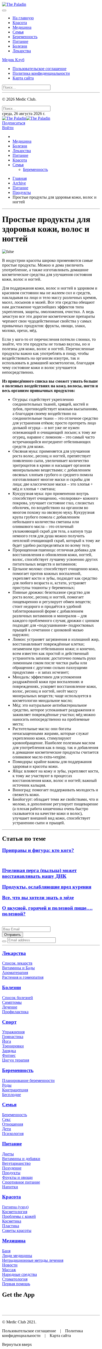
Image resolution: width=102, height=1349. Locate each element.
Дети (6, 1129)
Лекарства (22, 51)
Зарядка (9, 1050)
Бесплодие (11, 1094)
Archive (19, 183)
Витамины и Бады (18, 968)
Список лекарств (17, 963)
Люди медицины (17, 1255)
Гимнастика (12, 1036)
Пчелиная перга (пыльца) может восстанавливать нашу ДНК (39, 873)
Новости (10, 1265)
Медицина (22, 27)
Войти (8, 127)
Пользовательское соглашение (39, 68)
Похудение (11, 1168)
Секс (6, 1119)
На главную (23, 18)
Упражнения (13, 1032)
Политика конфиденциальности (41, 73)
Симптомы (12, 1002)
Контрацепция (15, 1090)
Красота (20, 22)
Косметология (14, 1211)
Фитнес (9, 1055)
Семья (18, 32)
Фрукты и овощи (17, 1177)
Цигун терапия (15, 1060)
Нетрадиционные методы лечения (32, 1260)
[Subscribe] (4, 941)
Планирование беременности (28, 1080)
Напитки (10, 1187)
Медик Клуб (13, 59)
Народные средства (19, 1274)
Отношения (12, 1124)
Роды (7, 1085)
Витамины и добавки (21, 1158)
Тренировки (13, 1046)
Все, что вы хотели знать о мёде (38, 897)
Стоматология (14, 1279)
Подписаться (13, 123)
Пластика (10, 1226)
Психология (13, 1133)
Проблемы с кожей (19, 1216)
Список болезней (17, 997)
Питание (20, 41)
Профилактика (15, 1012)
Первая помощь (16, 1284)
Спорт (9, 1022)
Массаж (9, 1269)
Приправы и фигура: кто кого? (38, 850)
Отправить (12, 935)
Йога (6, 1041)
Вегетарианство (16, 1163)
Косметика (11, 1221)
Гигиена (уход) (15, 1207)
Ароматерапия (15, 972)
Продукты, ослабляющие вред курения (46, 887)
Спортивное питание (21, 1182)
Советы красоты (16, 1230)
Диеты (8, 1154)
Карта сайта (23, 78)
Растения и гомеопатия (22, 977)
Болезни (20, 46)
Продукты (22, 192)
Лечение (9, 1007)
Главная (20, 178)
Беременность (25, 36)
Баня (6, 1251)
